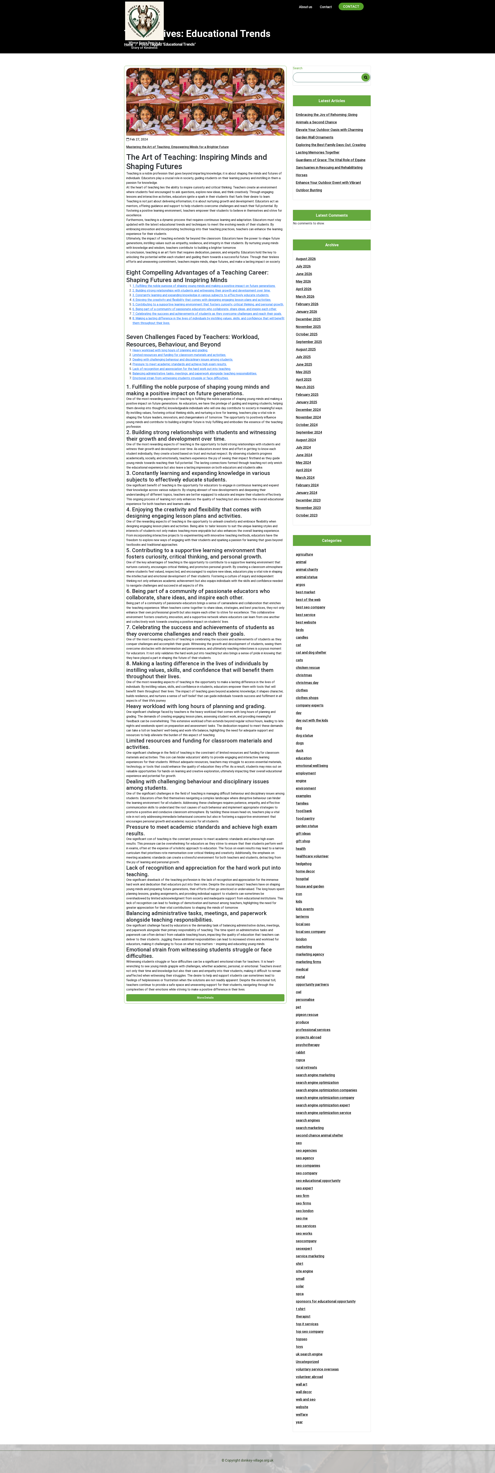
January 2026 (306, 312)
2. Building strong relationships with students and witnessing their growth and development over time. (201, 290)
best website (306, 622)
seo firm (302, 1196)
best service (305, 615)
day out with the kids (312, 720)
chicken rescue (308, 668)
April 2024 (304, 470)
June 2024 (304, 455)
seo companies (308, 1165)
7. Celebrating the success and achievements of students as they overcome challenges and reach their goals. (207, 314)
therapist (303, 1316)
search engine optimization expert (323, 1105)
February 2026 (307, 304)
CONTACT (351, 6)
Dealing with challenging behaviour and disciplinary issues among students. (182, 359)
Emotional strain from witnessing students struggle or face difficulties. (180, 378)
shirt (299, 1264)
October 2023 (306, 515)
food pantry (305, 818)
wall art (301, 1384)
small (300, 1279)
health (301, 849)
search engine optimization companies (326, 1090)
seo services (306, 1226)
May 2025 (303, 372)
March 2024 (305, 478)
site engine (304, 1271)
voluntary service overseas (317, 1369)
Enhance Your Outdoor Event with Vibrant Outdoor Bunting (328, 186)
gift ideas (303, 833)
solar (300, 1286)
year (299, 1422)
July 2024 (303, 447)
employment (306, 773)
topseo (301, 1339)
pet (298, 1007)
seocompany (306, 1241)
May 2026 (303, 281)
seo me (302, 1218)
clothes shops (307, 698)
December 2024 (308, 410)
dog (299, 728)
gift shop (303, 841)
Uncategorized (307, 1362)
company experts (309, 705)
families (302, 803)
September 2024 (309, 432)
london (301, 939)
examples (303, 796)
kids (299, 901)
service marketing (310, 1256)
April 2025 (304, 379)
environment (306, 788)
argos (300, 585)
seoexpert (304, 1248)
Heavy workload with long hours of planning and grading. (170, 350)
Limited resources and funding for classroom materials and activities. (179, 355)
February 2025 (307, 395)
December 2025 (308, 319)
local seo (303, 924)
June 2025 (304, 364)
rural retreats (306, 1067)
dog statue (304, 735)
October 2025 (306, 334)
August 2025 (306, 349)
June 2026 (304, 274)
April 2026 (304, 289)
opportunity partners (312, 984)
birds (300, 630)
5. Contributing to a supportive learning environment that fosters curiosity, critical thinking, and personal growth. (208, 304)
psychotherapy (308, 1045)
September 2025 (309, 342)
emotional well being (312, 766)
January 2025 (306, 402)
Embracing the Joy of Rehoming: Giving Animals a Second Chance (326, 118)
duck (299, 750)
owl (298, 992)
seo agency (305, 1158)
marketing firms (308, 962)
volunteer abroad (309, 1377)
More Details (205, 997)
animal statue (306, 577)
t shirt (300, 1309)
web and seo (306, 1399)
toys (299, 1347)
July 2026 (303, 266)
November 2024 (308, 417)
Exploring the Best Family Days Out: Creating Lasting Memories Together (331, 148)
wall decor (304, 1392)
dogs (300, 743)
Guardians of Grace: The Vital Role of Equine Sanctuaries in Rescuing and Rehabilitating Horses (330, 167)
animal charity (307, 569)
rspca (300, 1060)
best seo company (310, 607)
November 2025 (308, 327)
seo (299, 1143)
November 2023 (308, 508)
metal (300, 977)
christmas (304, 675)
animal (301, 562)
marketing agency (310, 954)
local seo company (311, 932)
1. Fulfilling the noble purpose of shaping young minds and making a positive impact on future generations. (204, 286)
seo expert (304, 1188)
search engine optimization (317, 1082)
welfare (302, 1414)
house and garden (310, 886)
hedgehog (304, 864)
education (304, 758)
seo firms (303, 1203)
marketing (304, 947)
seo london (304, 1211)
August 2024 (306, 440)
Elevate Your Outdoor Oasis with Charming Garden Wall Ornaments (329, 133)
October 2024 (306, 425)
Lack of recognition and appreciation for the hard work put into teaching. (181, 369)
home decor (305, 871)
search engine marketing (315, 1075)
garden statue (307, 826)
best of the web (308, 600)
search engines (308, 1120)
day (298, 713)
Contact (326, 7)
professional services (313, 1030)
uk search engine (309, 1354)
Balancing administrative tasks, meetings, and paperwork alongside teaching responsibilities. (194, 373)
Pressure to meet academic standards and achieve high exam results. (179, 364)
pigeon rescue (307, 1015)
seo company (306, 1173)
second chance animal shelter (319, 1135)
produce (302, 1022)
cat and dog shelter (311, 652)
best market (305, 592)
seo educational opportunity (318, 1181)
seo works (304, 1233)
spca (300, 1294)
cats (299, 660)
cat (298, 645)
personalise (305, 999)
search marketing (310, 1128)
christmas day (307, 683)
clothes (302, 690)
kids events (305, 909)
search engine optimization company (325, 1098)
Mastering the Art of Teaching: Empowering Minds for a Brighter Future (177, 147)
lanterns (302, 916)
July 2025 (303, 357)
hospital (302, 879)
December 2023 (308, 500)
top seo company (309, 1331)
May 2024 (303, 462)
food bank (304, 811)
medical (302, 969)
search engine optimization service (323, 1113)
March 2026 (305, 296)
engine (301, 781)
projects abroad (308, 1037)
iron (299, 894)
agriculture (304, 554)
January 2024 (306, 493)
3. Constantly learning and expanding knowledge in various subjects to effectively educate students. (200, 295)
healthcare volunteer (312, 856)
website (302, 1407)
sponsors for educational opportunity (326, 1301)
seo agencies (306, 1150)
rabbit (300, 1052)
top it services (307, 1324)
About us (305, 7)
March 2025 (305, 387)
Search (297, 68)
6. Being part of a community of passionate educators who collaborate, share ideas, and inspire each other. (204, 309)
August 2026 (306, 259)
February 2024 (307, 485)
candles (302, 637)
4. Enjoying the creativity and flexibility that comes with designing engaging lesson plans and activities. (201, 300)
